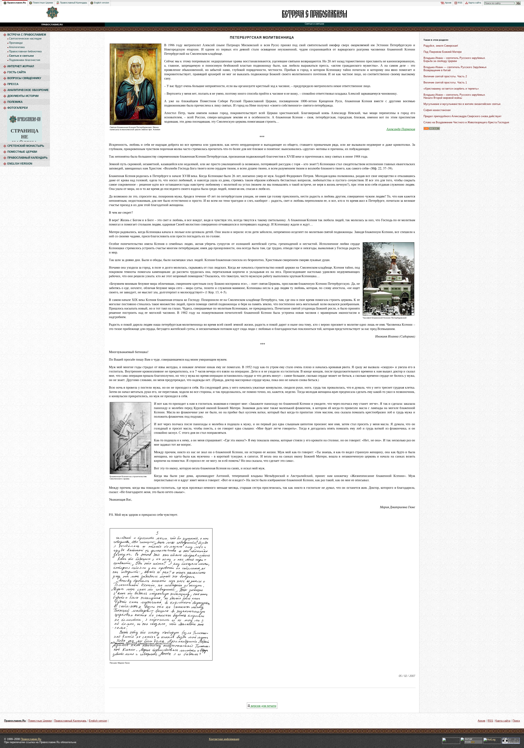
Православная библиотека (25, 51)
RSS (459, 2)
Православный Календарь (73, 2)
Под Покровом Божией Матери (442, 51)
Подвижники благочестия (24, 60)
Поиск (516, 720)
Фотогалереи (17, 107)
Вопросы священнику (24, 78)
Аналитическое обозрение (28, 90)
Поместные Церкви (42, 2)
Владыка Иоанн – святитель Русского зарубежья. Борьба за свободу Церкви (454, 59)
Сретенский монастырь (25, 145)
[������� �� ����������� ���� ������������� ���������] (58, 2)
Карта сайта (474, 2)
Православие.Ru (16, 2)
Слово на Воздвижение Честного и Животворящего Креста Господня (466, 122)
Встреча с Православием (26, 34)
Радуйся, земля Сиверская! (440, 45)
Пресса (12, 84)
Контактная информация (224, 739)
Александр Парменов (400, 129)
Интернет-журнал (20, 66)
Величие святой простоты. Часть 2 (445, 76)
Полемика (15, 101)
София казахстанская (437, 110)
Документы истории (22, 96)
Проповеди (16, 42)
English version (101, 2)
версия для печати (263, 705)
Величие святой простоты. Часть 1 (445, 82)
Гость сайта (16, 72)
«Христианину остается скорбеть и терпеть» (451, 88)
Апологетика (17, 47)
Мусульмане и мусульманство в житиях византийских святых (462, 103)
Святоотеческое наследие (25, 38)
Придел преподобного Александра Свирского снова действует (462, 116)
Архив (447, 2)
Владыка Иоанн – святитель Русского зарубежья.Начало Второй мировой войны (454, 96)
